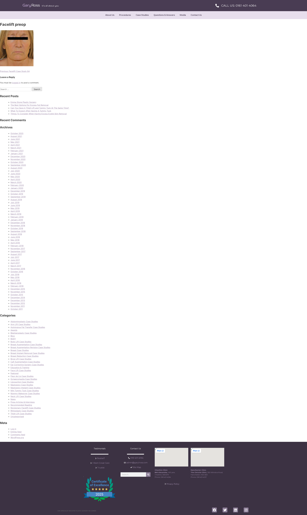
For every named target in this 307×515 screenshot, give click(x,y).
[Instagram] (246, 510)
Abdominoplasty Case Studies (24, 321)
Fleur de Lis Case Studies (22, 376)
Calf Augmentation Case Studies (25, 362)
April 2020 (15, 179)
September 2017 (18, 251)
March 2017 (16, 266)
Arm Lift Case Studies (20, 324)
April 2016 (15, 280)
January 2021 (17, 153)
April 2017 (15, 263)
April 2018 (15, 243)
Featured (14, 373)
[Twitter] (225, 510)
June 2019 (15, 205)
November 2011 (18, 306)
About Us (109, 15)
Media (183, 15)
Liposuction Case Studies (22, 382)
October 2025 (17, 133)
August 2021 (16, 136)
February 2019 (17, 217)
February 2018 (17, 245)
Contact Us (196, 15)
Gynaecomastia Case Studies (24, 379)
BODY (13, 339)
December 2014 (18, 297)
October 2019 (17, 194)
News (13, 399)
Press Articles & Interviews (23, 402)
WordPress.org (17, 437)
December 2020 (18, 156)
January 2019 (17, 220)
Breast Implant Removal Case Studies (27, 353)
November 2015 (18, 292)
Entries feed (16, 432)
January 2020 (17, 188)
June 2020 (15, 174)
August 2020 (16, 168)
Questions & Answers (164, 15)
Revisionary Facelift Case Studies (26, 408)
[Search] (148, 474)
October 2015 (17, 294)
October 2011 (17, 309)
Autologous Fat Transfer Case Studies (28, 327)
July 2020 (15, 171)
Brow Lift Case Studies (21, 359)
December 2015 (18, 289)
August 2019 (16, 199)
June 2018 (15, 237)
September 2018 (18, 231)
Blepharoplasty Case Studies (24, 333)
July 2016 (15, 274)
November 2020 (18, 159)
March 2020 (16, 182)
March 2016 (16, 283)
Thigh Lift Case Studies (21, 413)
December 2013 (18, 300)
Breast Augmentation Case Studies (26, 344)
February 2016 (17, 286)
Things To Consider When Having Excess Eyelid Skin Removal (39, 114)
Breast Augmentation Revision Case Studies (30, 347)
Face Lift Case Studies (21, 370)
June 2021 (15, 139)
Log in (13, 429)
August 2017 (16, 254)
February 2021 (17, 150)
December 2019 (18, 191)
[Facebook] (214, 510)
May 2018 (15, 240)
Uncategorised (17, 416)
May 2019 (15, 208)
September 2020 (18, 165)
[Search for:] (16, 89)
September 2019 (18, 197)
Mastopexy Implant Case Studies (25, 388)
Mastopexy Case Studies (22, 385)
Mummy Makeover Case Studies (25, 393)
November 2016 (18, 269)
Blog (13, 336)
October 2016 (17, 271)
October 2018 (17, 228)
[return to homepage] (41, 5)
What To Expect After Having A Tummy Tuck (31, 111)
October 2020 (17, 162)
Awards (14, 330)
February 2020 (17, 185)
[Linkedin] (235, 510)
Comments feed (18, 434)
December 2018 (18, 222)
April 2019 (15, 211)
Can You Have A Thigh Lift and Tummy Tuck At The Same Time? (40, 108)
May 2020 (15, 176)
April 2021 (15, 145)
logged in (16, 82)
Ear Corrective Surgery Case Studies (27, 364)
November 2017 (18, 248)
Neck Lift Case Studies (21, 396)
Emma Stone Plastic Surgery (23, 102)
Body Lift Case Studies (21, 341)
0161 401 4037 (202, 477)
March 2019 (16, 214)
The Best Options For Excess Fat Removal (29, 105)
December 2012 (18, 303)
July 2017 (15, 257)
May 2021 (15, 142)
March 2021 (16, 148)
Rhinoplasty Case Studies (22, 411)
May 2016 (15, 277)
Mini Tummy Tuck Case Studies (25, 390)
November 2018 (18, 225)
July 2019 (15, 202)
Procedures (125, 15)
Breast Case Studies (20, 350)
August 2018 (16, 234)
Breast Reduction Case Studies (24, 356)
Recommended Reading (21, 405)
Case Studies (142, 15)
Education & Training (20, 367)
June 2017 (15, 260)
